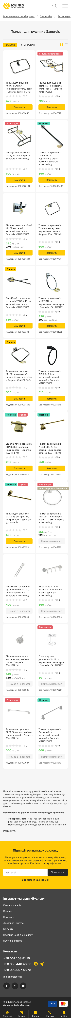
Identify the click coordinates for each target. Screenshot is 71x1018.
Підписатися (58, 872)
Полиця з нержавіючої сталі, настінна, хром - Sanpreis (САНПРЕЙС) (18, 155)
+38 (16, 958)
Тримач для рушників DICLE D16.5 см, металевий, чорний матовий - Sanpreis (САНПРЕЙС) (49, 377)
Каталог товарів (12, 905)
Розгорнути (9, 830)
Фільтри (10, 44)
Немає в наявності (51, 541)
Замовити (19, 107)
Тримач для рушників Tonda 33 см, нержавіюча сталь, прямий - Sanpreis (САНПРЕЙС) (49, 158)
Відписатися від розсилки (35, 879)
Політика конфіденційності (18, 934)
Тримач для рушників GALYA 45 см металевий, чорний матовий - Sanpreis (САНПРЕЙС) (49, 735)
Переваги (8, 917)
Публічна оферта (12, 940)
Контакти (8, 928)
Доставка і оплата (13, 923)
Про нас (7, 911)
